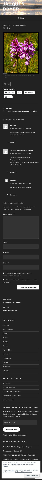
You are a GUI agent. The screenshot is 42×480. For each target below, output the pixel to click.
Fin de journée (8, 400)
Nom (5, 242)
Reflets (5, 362)
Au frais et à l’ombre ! (31, 459)
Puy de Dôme (32, 111)
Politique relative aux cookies (23, 472)
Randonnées (7, 358)
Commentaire (8, 214)
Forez (8, 111)
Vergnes (29, 447)
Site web (6, 263)
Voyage (5, 371)
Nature (9, 108)
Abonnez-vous (11, 429)
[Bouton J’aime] (5, 84)
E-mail (6, 252)
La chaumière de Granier (12, 391)
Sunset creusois (9, 387)
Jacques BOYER (14, 7)
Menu (22, 18)
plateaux (22, 111)
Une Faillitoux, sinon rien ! (12, 396)
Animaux (6, 325)
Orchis (15, 111)
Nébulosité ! (17, 451)
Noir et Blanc (7, 350)
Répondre (13, 142)
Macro (5, 342)
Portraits (6, 354)
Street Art (6, 367)
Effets (5, 337)
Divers (5, 333)
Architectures (8, 329)
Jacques (23, 25)
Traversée (6, 383)
